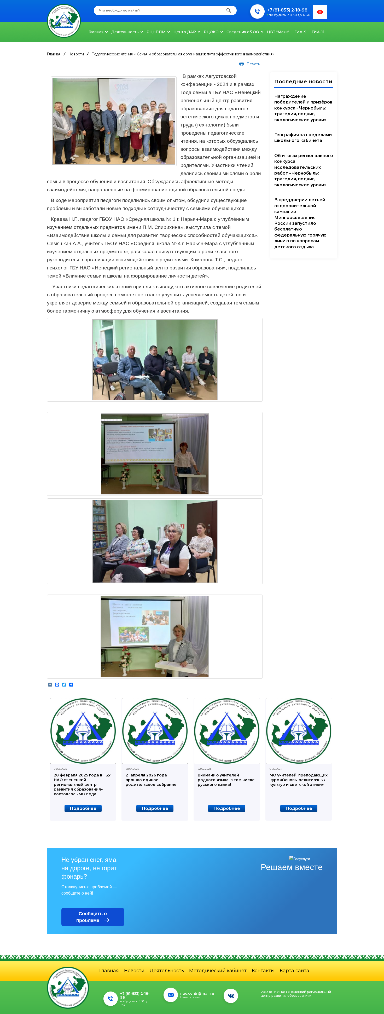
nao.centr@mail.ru (197, 993)
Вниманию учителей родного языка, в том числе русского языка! (226, 780)
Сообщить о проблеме (91, 917)
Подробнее (83, 808)
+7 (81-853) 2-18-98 (287, 10)
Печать (253, 64)
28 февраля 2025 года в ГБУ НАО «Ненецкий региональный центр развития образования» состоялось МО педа (82, 784)
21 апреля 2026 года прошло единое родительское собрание (151, 780)
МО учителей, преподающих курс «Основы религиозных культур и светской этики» (299, 780)
